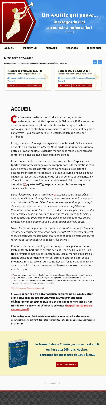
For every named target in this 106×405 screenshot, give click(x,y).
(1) (24, 184)
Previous (95, 62)
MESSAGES (72, 48)
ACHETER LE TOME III (66, 364)
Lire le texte (14, 85)
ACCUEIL (9, 48)
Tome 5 (11, 81)
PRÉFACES (51, 48)
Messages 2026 (18, 78)
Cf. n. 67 (28, 288)
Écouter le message (32, 85)
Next (100, 62)
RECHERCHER (94, 48)
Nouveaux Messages (35, 78)
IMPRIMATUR (30, 48)
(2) (54, 194)
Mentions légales (53, 383)
